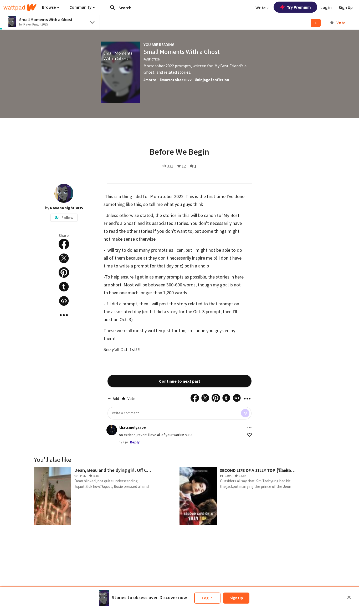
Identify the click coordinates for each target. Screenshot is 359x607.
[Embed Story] (64, 301)
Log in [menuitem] (326, 7)
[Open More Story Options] (64, 315)
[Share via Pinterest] (64, 272)
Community (80, 7)
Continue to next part (179, 381)
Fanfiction (151, 59)
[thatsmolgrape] (111, 430)
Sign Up (236, 597)
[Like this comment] (249, 435)
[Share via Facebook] (64, 244)
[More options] (249, 428)
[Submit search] (112, 7)
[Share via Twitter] (64, 258)
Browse (49, 7)
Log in (207, 597)
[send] (245, 413)
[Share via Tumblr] (64, 286)
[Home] (20, 8)
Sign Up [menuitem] (346, 7)
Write (260, 7)
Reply (135, 442)
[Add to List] (316, 23)
